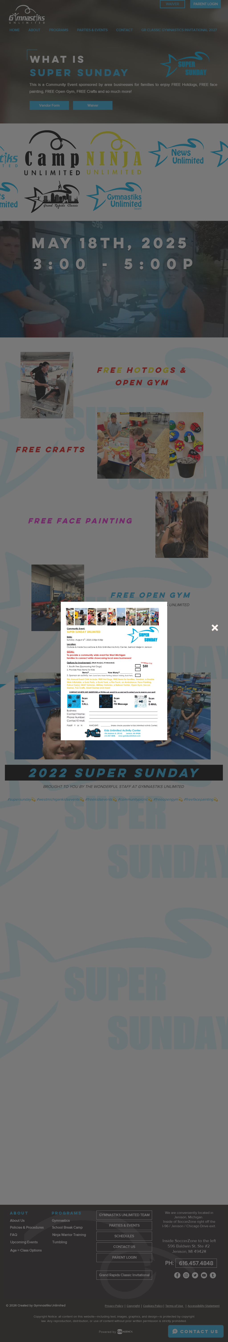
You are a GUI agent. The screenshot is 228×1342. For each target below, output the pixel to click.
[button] (215, 627)
